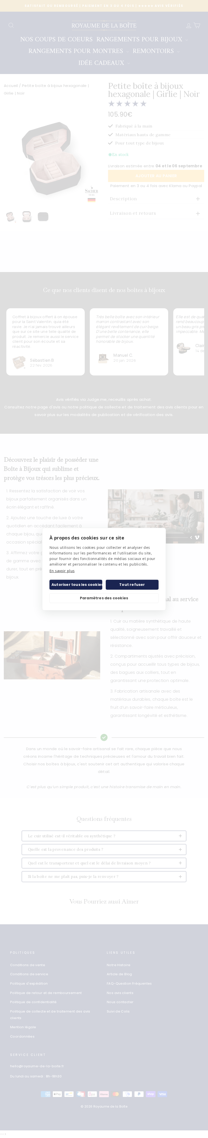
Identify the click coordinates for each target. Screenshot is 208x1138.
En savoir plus (62, 570)
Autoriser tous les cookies (76, 584)
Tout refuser (132, 584)
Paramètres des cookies (104, 598)
